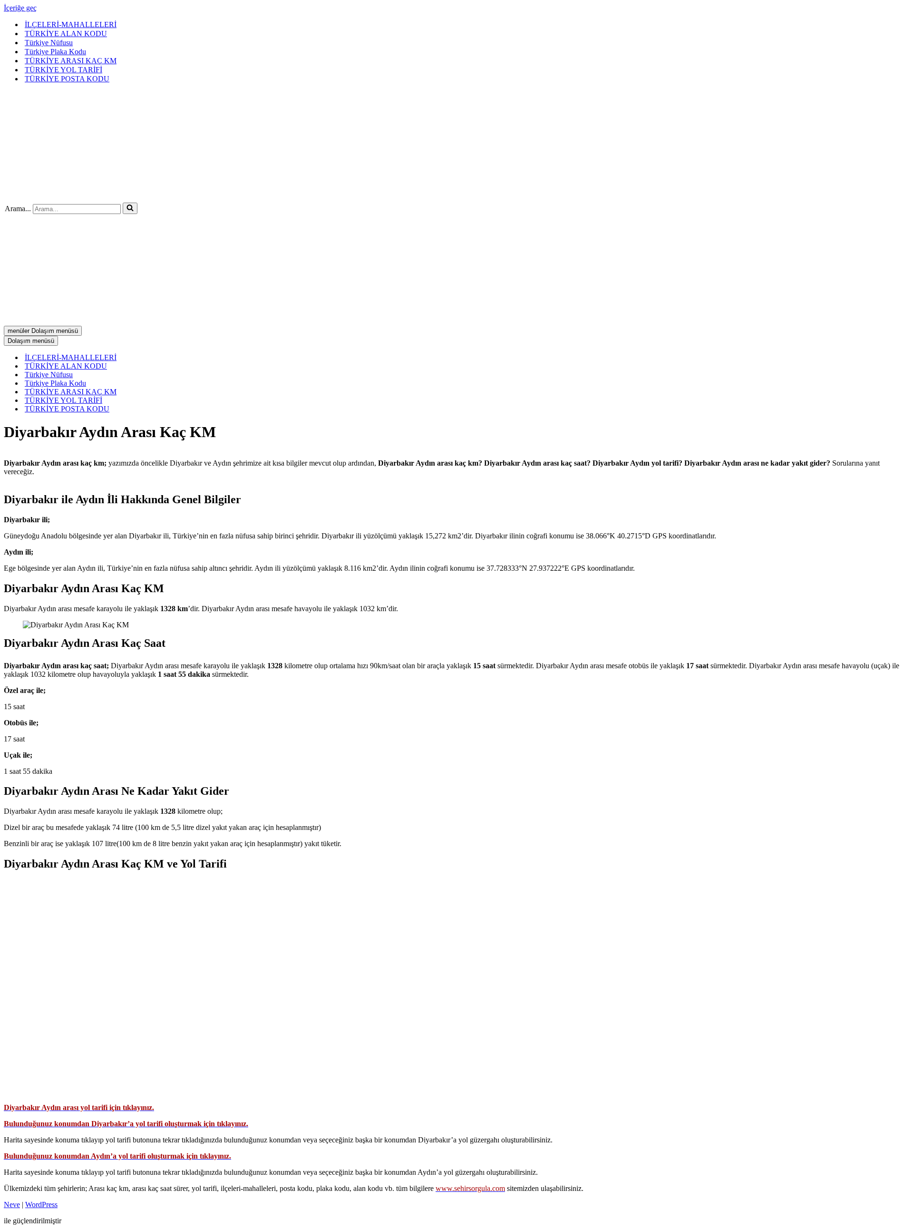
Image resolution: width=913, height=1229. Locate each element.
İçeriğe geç (20, 8)
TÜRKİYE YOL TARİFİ (63, 70)
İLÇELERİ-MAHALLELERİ (71, 24)
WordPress (41, 1204)
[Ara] (130, 208)
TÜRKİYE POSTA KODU (67, 79)
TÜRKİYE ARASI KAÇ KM (71, 61)
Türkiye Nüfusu (49, 43)
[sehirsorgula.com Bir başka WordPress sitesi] (119, 194)
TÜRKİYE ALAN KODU (66, 33)
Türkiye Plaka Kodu (55, 52)
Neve (12, 1204)
